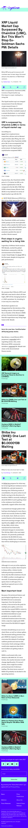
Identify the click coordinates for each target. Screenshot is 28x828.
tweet (3, 134)
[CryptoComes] (11, 8)
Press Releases (6, 803)
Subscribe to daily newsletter (10, 769)
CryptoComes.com (13, 465)
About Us (19, 800)
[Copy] (24, 87)
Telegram (16, 764)
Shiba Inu (7, 483)
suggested (12, 346)
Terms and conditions (7, 826)
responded (12, 339)
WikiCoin (4, 800)
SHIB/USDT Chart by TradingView (9, 561)
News (3, 794)
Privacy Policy (15, 787)
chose (19, 255)
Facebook (3, 764)
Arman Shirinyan (7, 472)
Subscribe (14, 779)
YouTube (12, 764)
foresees (21, 315)
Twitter (7, 176)
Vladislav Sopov (6, 81)
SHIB (12, 523)
